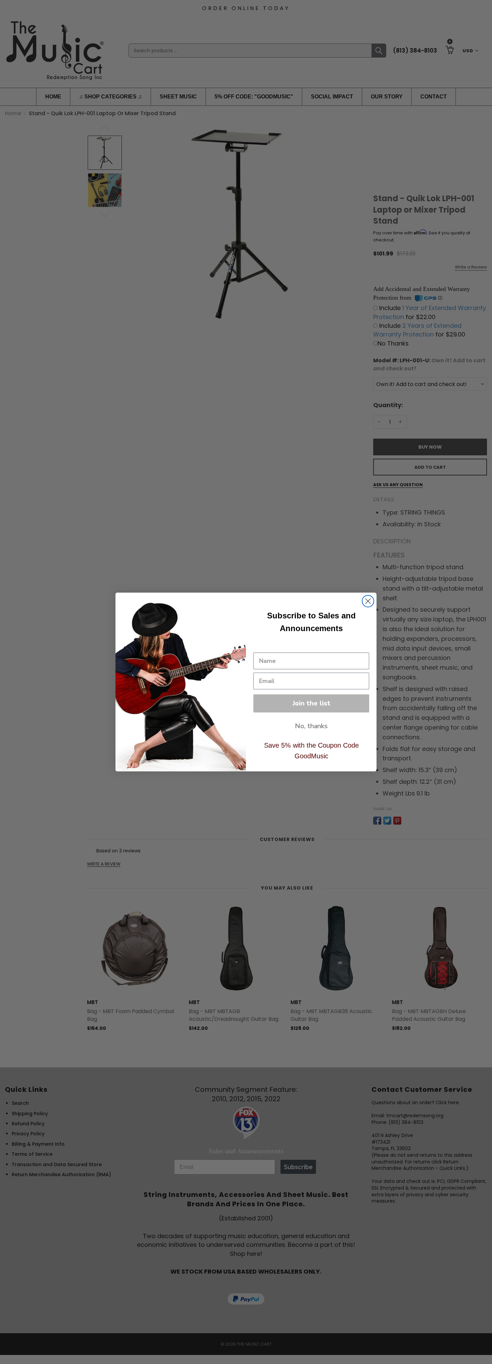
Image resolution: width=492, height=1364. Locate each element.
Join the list (311, 703)
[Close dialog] (368, 601)
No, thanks (311, 726)
